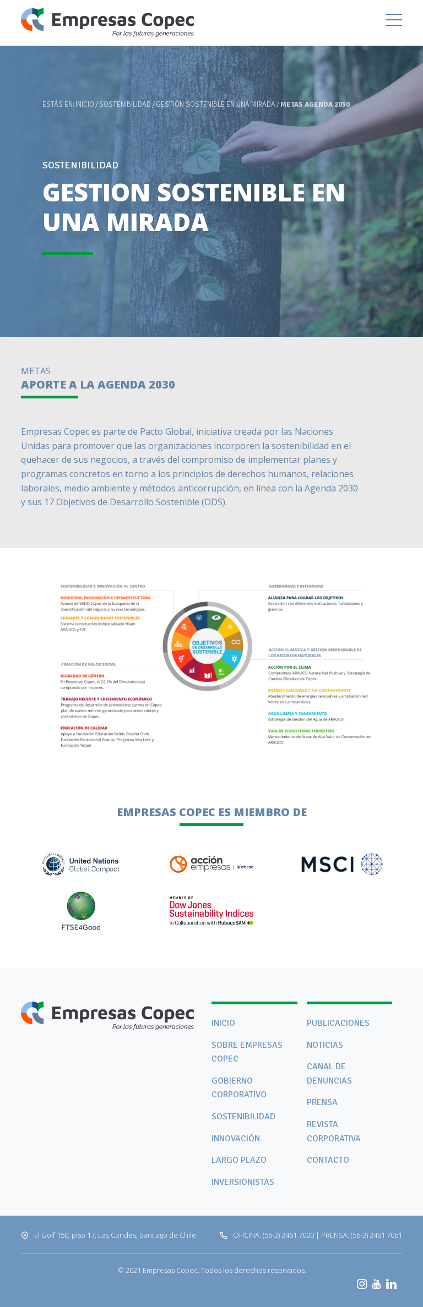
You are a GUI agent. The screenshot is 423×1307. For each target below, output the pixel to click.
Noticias (325, 1045)
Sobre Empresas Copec (247, 1052)
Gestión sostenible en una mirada (215, 104)
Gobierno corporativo (239, 1088)
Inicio (84, 104)
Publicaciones (338, 1023)
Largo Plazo (239, 1160)
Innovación (236, 1138)
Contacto (328, 1160)
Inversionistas (243, 1182)
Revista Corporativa (334, 1131)
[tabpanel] (211, 168)
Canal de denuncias (329, 1073)
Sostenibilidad (125, 104)
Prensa (322, 1102)
